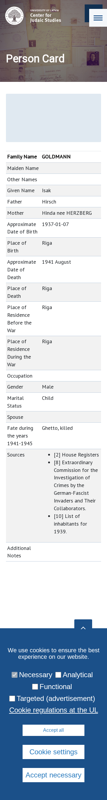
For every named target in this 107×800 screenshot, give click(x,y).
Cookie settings (53, 752)
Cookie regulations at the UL (53, 710)
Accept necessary (53, 775)
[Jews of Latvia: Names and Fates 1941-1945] (31, 16)
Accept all (53, 730)
